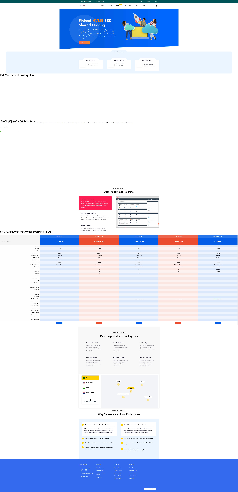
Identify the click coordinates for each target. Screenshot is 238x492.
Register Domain (118, 467)
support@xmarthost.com (86, 1)
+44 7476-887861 (120, 66)
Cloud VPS (98, 477)
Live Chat (131, 478)
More (143, 5)
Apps (136, 5)
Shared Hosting (99, 467)
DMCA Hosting (128, 5)
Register (148, 1)
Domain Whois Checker (117, 479)
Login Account (132, 467)
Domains (110, 5)
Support (156, 1)
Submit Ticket (132, 473)
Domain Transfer (118, 470)
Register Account (133, 470)
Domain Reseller (118, 476)
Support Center (132, 476)
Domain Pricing (117, 473)
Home (102, 5)
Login (141, 1)
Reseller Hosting (100, 470)
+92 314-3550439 (120, 64)
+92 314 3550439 (100, 1)
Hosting (118, 5)
